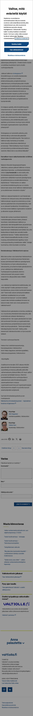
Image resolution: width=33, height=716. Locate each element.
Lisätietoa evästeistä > (22, 38)
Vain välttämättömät (16, 50)
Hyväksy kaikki (16, 44)
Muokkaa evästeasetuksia (16, 55)
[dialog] (16, 29)
